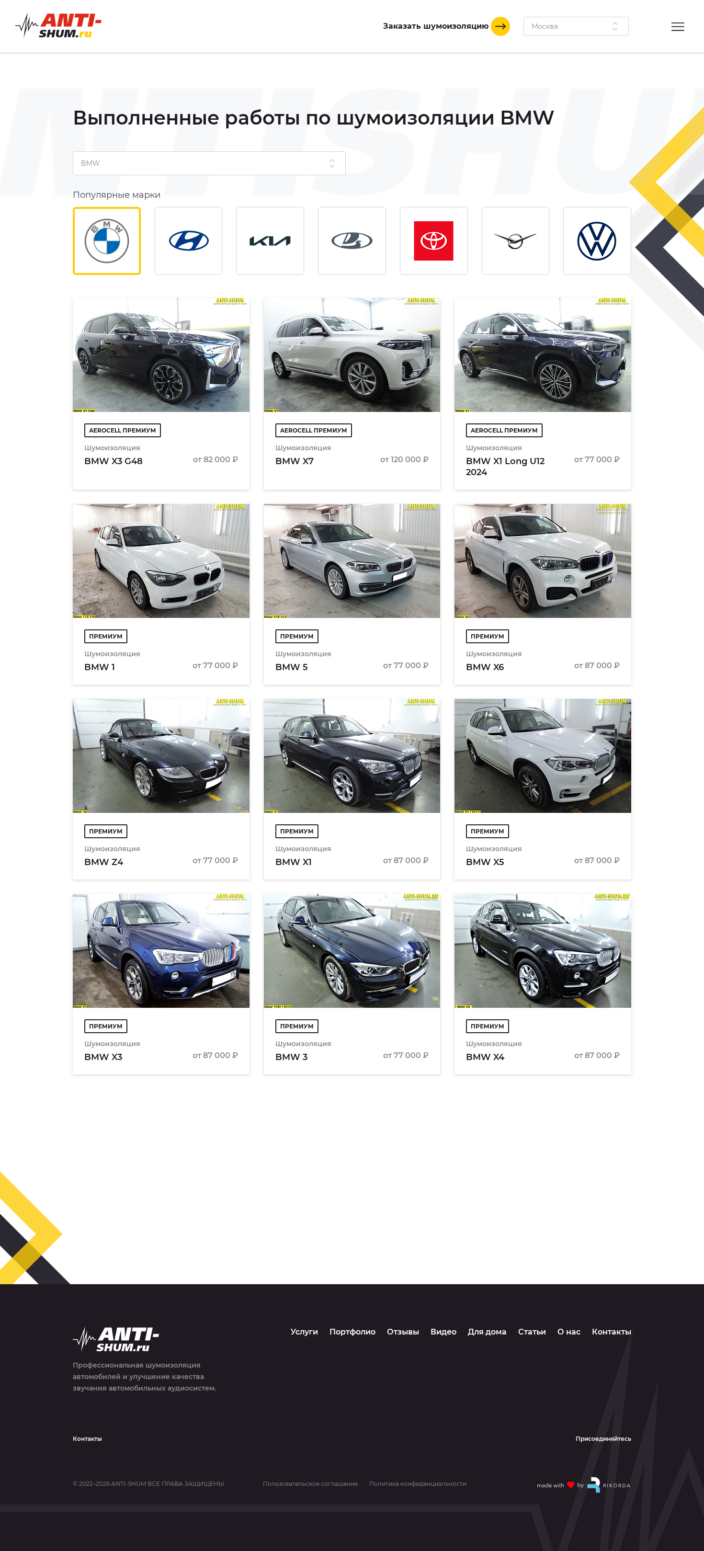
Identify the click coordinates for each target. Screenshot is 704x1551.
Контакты (611, 1331)
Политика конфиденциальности (417, 1484)
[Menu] (677, 26)
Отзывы (403, 1331)
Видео (443, 1331)
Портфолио (352, 1331)
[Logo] (58, 25)
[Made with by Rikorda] (584, 1485)
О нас (568, 1331)
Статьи (532, 1331)
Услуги (304, 1331)
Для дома (487, 1331)
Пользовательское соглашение (310, 1484)
